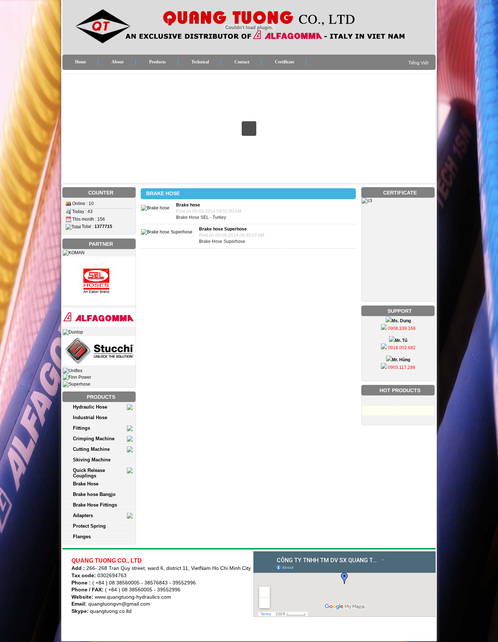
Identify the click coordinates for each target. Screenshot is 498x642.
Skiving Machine (91, 459)
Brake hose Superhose (223, 229)
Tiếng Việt (418, 63)
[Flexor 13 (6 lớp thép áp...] (398, 410)
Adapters (83, 515)
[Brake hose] (157, 207)
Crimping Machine (93, 438)
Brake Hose (85, 484)
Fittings (81, 428)
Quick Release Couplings (89, 473)
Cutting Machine (91, 449)
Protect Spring (89, 526)
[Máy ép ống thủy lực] (398, 400)
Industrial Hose (90, 417)
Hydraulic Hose (90, 407)
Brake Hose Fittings (95, 505)
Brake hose (188, 205)
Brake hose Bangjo (94, 494)
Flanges (82, 536)
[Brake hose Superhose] (168, 232)
